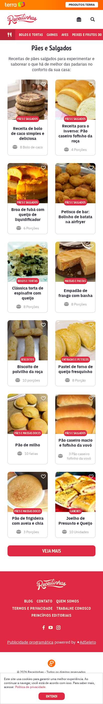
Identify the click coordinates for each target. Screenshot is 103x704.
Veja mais (51, 551)
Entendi (51, 696)
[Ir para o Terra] (15, 5)
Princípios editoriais (52, 615)
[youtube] (50, 627)
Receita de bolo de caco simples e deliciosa (27, 133)
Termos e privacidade (32, 608)
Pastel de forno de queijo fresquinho (75, 369)
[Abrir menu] (79, 19)
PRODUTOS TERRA (82, 4)
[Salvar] (43, 84)
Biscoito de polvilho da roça (27, 369)
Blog (28, 601)
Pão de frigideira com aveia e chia (28, 521)
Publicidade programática (30, 642)
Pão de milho (27, 444)
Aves (65, 34)
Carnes (52, 34)
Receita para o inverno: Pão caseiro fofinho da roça (75, 133)
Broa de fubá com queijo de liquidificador (27, 214)
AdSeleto (88, 642)
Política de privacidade (30, 687)
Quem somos (67, 601)
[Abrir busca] (93, 19)
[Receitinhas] (22, 19)
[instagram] (58, 627)
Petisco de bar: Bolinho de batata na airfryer (75, 216)
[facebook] (43, 627)
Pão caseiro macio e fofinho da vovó (75, 443)
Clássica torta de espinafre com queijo (27, 293)
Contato (44, 601)
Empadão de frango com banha (75, 293)
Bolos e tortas (31, 34)
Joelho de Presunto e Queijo (75, 521)
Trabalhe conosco (73, 608)
